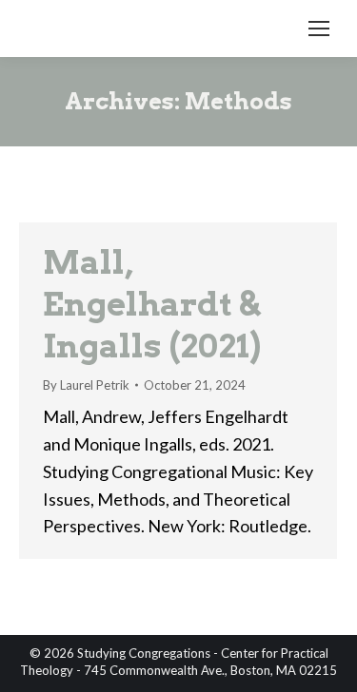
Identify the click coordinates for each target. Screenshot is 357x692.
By (86, 385)
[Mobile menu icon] (319, 29)
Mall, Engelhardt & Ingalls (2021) (152, 303)
